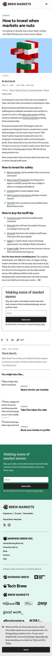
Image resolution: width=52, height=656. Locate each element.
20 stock (11, 233)
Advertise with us (10, 547)
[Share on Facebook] (2, 340)
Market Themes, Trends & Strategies (29, 90)
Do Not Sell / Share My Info (36, 636)
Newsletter (28, 513)
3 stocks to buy (13, 217)
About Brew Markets (12, 519)
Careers (6, 555)
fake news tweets (30, 114)
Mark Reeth (10, 81)
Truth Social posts (30, 117)
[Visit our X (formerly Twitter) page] (4, 525)
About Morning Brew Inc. (13, 543)
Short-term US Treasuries (18, 179)
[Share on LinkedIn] (12, 340)
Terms (36, 640)
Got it (26, 649)
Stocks (12, 90)
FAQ (5, 559)
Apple (9, 240)
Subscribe (26, 319)
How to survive (13, 172)
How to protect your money (19, 195)
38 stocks (11, 225)
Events (18, 513)
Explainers (8, 513)
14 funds (10, 190)
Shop (5, 551)
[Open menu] (46, 4)
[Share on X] (7, 340)
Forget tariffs (12, 248)
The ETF (11, 202)
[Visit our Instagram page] (9, 525)
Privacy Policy (12, 633)
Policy (8, 643)
